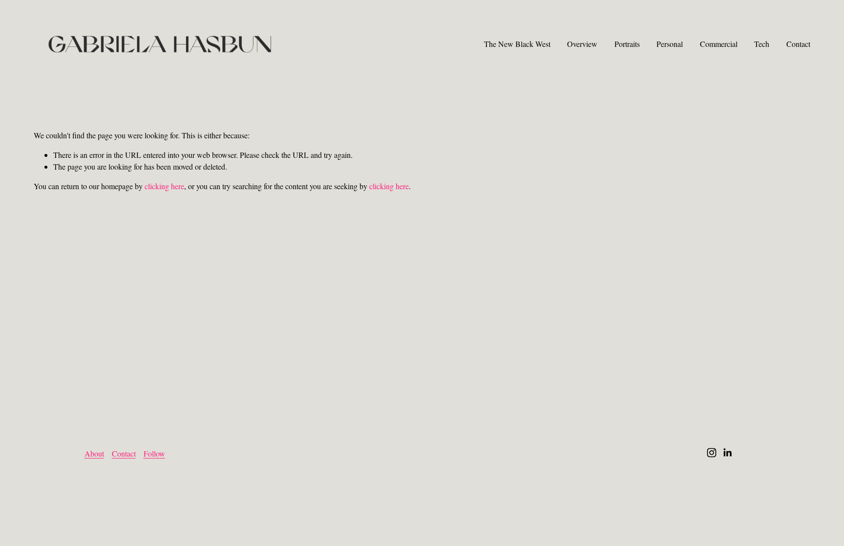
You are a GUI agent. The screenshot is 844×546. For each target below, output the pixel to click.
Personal (669, 44)
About (94, 453)
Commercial (719, 44)
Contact (798, 44)
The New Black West (517, 44)
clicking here (164, 186)
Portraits (627, 44)
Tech (761, 44)
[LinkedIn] (727, 453)
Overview (582, 44)
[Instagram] (712, 453)
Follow (154, 453)
